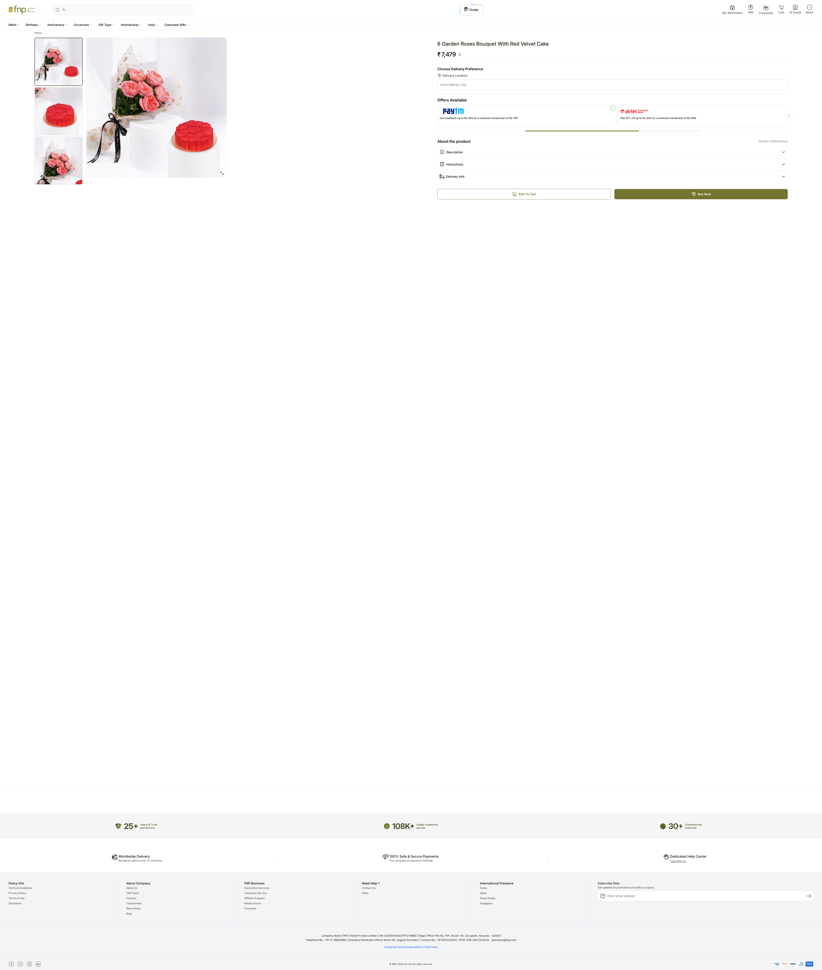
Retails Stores (252, 903)
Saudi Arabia (487, 898)
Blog (129, 913)
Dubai (483, 888)
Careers (131, 898)
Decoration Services (256, 888)
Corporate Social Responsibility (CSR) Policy (411, 947)
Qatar (483, 893)
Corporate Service (255, 893)
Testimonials (133, 903)
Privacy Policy (17, 893)
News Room (133, 908)
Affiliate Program (254, 898)
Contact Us (368, 888)
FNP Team (132, 893)
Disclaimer (15, 903)
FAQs (365, 893)
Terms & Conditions (20, 888)
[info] (460, 54)
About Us (131, 888)
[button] (14, 24)
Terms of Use (17, 898)
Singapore (486, 903)
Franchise (250, 908)
